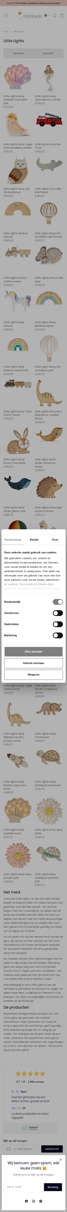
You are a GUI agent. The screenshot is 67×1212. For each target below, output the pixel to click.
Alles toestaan (33, 651)
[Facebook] (26, 1201)
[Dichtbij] (61, 1160)
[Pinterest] (40, 1201)
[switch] (58, 613)
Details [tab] (34, 539)
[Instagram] (33, 1201)
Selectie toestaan (33, 663)
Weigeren (33, 674)
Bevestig (53, 1187)
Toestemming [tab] (12, 539)
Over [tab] (55, 539)
